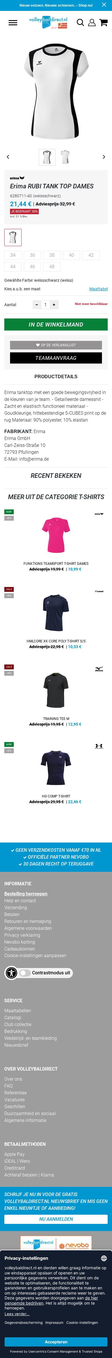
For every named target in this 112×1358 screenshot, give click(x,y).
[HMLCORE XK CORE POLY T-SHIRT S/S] (56, 620)
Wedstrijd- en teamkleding (30, 1038)
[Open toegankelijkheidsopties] (11, 973)
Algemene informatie (25, 1120)
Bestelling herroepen (25, 894)
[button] (13, 22)
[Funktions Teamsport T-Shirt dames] (56, 542)
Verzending (15, 907)
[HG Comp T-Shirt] (56, 775)
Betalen (12, 914)
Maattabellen (17, 1010)
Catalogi (12, 1017)
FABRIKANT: (18, 431)
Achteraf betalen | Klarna (29, 1175)
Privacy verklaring (22, 935)
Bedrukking (15, 1031)
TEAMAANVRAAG (55, 358)
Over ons (13, 1079)
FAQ (8, 1086)
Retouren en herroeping (27, 921)
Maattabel (98, 289)
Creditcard (14, 1168)
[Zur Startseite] (42, 22)
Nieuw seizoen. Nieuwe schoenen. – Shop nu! (56, 5)
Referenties (15, 1093)
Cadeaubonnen (19, 949)
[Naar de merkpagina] (17, 179)
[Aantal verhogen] (54, 304)
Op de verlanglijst (58, 345)
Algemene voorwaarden (28, 928)
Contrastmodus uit (51, 972)
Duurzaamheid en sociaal (30, 1113)
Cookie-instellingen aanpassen (35, 955)
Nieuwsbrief (16, 1045)
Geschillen (14, 1106)
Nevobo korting (19, 942)
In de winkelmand (56, 324)
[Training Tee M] (56, 697)
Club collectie (17, 1024)
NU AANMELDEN (56, 1219)
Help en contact (20, 900)
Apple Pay (14, 1154)
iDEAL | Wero (17, 1161)
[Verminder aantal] (37, 304)
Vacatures (14, 1099)
